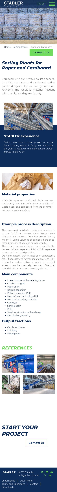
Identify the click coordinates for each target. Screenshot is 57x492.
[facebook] (42, 472)
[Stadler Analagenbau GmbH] (13, 4)
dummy (41, 52)
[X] (45, 475)
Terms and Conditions (13, 484)
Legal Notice (8, 481)
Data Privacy (26, 481)
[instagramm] (49, 475)
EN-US (41, 4)
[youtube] (51, 472)
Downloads (8, 487)
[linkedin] (46, 472)
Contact (34, 484)
